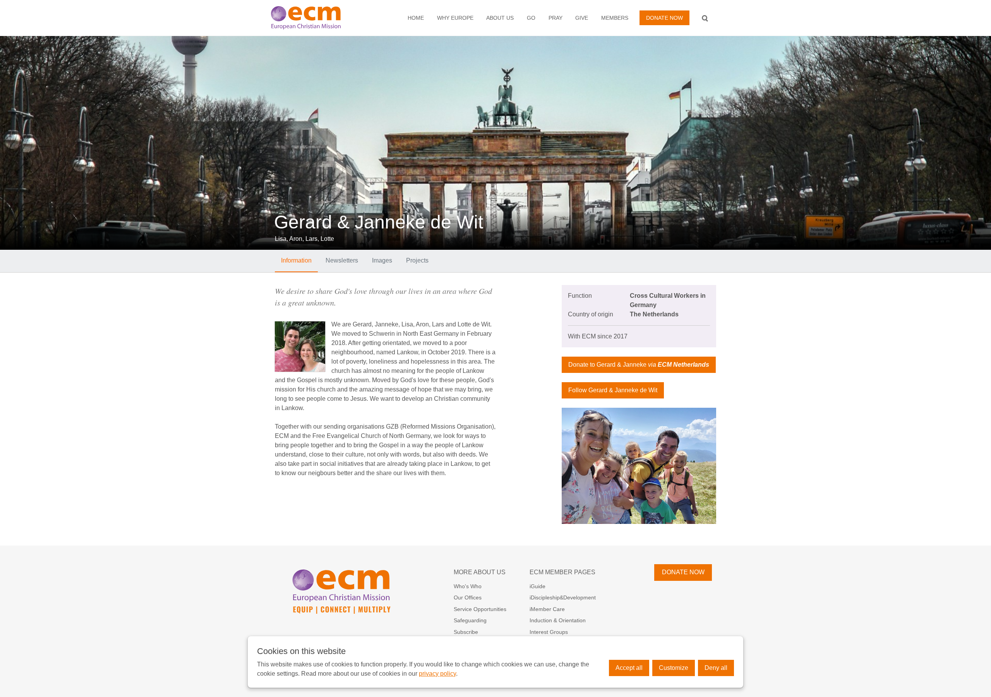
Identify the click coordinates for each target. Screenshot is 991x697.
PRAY (555, 18)
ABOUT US (500, 18)
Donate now (664, 18)
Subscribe (466, 632)
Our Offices (468, 597)
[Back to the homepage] (314, 17)
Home (416, 18)
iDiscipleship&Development (563, 597)
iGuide (537, 586)
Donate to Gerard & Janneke (638, 364)
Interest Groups (549, 632)
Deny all (716, 667)
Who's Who (468, 586)
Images (382, 260)
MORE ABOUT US (480, 572)
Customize (673, 667)
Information (296, 260)
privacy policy (437, 673)
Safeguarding (470, 620)
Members (614, 18)
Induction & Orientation (558, 620)
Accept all (629, 667)
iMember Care (547, 609)
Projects (417, 260)
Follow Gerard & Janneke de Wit (612, 390)
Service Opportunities (480, 609)
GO (531, 18)
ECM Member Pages (562, 572)
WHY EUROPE (455, 18)
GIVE (581, 18)
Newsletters (342, 260)
